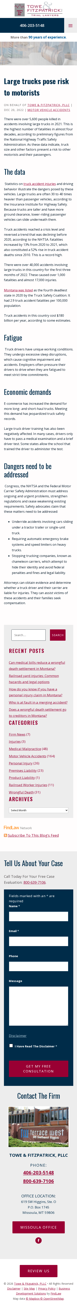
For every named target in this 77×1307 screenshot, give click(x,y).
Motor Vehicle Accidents (48, 110)
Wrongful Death (21, 792)
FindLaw (56, 1293)
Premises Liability (23, 770)
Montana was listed (18, 290)
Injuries (15, 741)
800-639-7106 (34, 882)
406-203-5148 (32, 25)
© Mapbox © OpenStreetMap (45, 1298)
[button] (70, 25)
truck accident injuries (39, 184)
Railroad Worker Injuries (28, 785)
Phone (13, 956)
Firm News (17, 734)
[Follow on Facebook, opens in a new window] (38, 1240)
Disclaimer (18, 1035)
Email (14, 931)
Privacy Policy (46, 1288)
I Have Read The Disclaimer (36, 1046)
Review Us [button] (39, 1271)
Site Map (29, 1288)
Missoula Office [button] (38, 1227)
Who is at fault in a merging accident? (38, 702)
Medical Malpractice (25, 748)
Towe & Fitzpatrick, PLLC (48, 105)
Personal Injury (21, 763)
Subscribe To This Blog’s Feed (33, 835)
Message (15, 981)
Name (14, 906)
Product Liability (22, 777)
